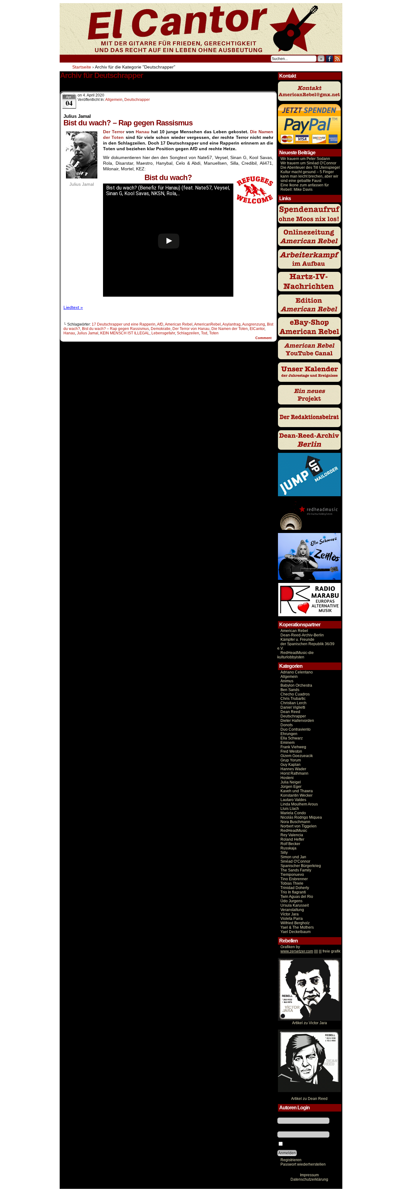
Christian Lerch (293, 703)
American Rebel (179, 324)
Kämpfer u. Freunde (297, 639)
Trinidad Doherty (294, 888)
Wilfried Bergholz (295, 923)
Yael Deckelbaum (295, 932)
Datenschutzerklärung (309, 1179)
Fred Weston (291, 751)
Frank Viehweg (293, 747)
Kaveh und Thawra (296, 791)
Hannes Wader (293, 769)
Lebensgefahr (163, 333)
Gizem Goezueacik (296, 756)
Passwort (285, 1129)
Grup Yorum (290, 760)
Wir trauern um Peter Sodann (305, 159)
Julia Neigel (290, 782)
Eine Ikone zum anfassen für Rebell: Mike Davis (304, 187)
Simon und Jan (293, 857)
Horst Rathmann (294, 773)
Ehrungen (288, 734)
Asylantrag (231, 324)
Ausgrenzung (253, 324)
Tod (204, 333)
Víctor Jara (289, 914)
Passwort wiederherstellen (303, 1164)
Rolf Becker (290, 844)
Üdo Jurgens (291, 901)
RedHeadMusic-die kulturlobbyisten (295, 655)
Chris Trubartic (293, 698)
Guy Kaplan (290, 764)
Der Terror (113, 131)
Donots (286, 725)
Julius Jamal (87, 333)
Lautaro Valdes (293, 800)
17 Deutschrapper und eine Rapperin (123, 324)
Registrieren (291, 1160)
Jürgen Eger (291, 786)
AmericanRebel (207, 324)
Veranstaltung (292, 910)
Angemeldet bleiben (301, 1144)
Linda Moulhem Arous (299, 804)
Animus (286, 681)
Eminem (287, 742)
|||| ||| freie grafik (310, 951)
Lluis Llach (289, 808)
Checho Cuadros (295, 694)
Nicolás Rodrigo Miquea (301, 817)
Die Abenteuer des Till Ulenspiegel (310, 167)
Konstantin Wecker (296, 795)
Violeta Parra (291, 918)
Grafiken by (290, 947)
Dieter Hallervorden (297, 720)
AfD (160, 324)
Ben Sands (289, 690)
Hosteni (287, 778)
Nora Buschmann (295, 822)
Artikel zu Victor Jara (309, 1023)
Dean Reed (290, 712)
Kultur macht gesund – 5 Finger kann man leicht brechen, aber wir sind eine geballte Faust (309, 176)
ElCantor (257, 329)
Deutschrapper (137, 99)
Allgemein (113, 99)
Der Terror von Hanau (190, 329)
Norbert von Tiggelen (298, 826)
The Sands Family (295, 870)
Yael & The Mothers (297, 927)
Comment (264, 338)
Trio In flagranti (293, 892)
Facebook (330, 59)
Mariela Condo (293, 813)
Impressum (309, 1175)
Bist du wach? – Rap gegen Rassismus (115, 329)
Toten (214, 333)
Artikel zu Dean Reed (309, 1098)
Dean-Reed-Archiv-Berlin (302, 635)
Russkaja (288, 848)
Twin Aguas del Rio (296, 896)
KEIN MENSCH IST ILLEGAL (124, 333)
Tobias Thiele (291, 883)
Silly (284, 852)
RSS (337, 59)
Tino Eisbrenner (294, 879)
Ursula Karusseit (294, 905)
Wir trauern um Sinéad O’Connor (308, 163)
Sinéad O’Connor (295, 861)
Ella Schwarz (291, 738)
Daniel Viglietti (292, 707)
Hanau (142, 131)
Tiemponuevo (292, 874)
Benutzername (289, 1115)
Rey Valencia (291, 835)
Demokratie (161, 329)
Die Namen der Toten (229, 329)
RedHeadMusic (293, 830)
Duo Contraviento (295, 729)
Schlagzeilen (188, 333)
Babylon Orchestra (296, 685)
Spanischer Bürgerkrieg (300, 866)
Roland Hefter (292, 839)
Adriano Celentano (296, 672)
